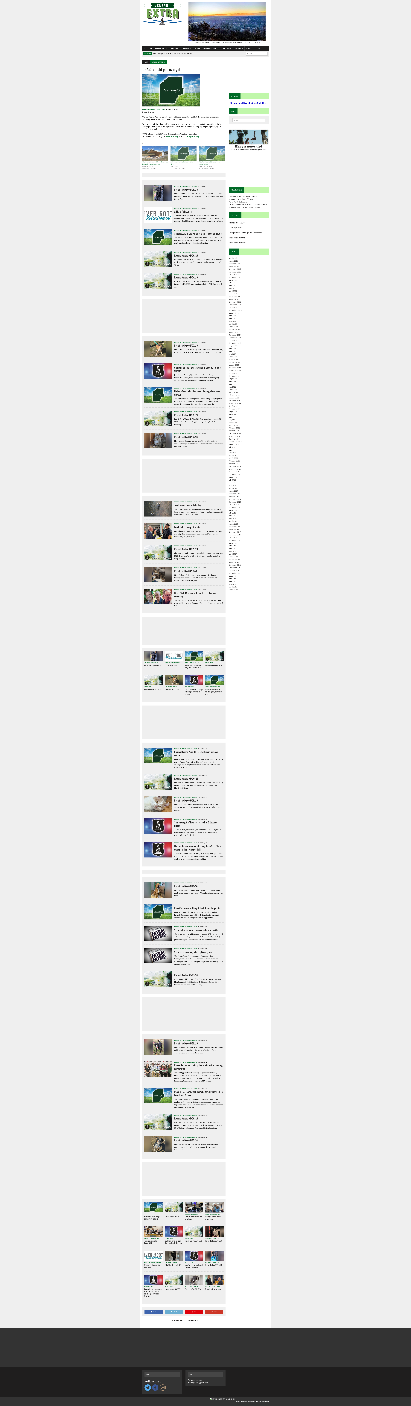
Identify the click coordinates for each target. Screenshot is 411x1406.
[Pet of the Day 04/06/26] (158, 199)
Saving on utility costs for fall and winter (245, 207)
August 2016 (233, 576)
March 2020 (233, 458)
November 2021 (235, 403)
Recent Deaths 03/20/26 (173, 1289)
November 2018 (235, 502)
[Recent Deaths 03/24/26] (194, 1235)
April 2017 (233, 554)
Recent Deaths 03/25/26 (173, 1216)
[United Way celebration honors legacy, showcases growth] (158, 401)
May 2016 (232, 584)
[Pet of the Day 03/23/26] (214, 1235)
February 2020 (234, 461)
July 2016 (232, 578)
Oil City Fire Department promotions (213, 1217)
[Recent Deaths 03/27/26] (158, 985)
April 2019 (233, 488)
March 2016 (233, 589)
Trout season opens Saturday (187, 505)
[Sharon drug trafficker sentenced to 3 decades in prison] (158, 832)
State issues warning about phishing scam (193, 952)
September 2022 (235, 376)
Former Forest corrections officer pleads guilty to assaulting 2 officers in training (153, 1292)
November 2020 (235, 436)
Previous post (177, 1320)
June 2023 (232, 351)
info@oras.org (192, 136)
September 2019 (235, 474)
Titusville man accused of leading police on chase (248, 204)
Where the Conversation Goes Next (152, 1266)
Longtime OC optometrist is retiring (243, 196)
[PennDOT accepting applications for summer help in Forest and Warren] (158, 1102)
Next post (192, 1320)
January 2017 (234, 562)
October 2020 (234, 439)
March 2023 (233, 359)
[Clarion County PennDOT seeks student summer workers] (158, 762)
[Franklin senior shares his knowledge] (194, 1211)
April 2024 (233, 324)
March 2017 (233, 557)
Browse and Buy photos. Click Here (248, 103)
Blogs (258, 48)
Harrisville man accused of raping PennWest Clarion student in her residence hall (198, 847)
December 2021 (235, 400)
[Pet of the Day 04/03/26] (158, 355)
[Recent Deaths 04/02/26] (158, 559)
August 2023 (233, 346)
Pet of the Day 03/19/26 (193, 1289)
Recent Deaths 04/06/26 (186, 255)
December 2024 (235, 302)
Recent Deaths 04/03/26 (186, 415)
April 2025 (233, 291)
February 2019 (234, 494)
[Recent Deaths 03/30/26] (158, 788)
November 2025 (235, 272)
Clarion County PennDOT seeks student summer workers (196, 753)
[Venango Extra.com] (162, 13)
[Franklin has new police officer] (158, 537)
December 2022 (235, 368)
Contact (249, 48)
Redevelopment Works (173, 663)
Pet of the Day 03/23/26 (213, 1241)
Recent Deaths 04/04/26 (186, 277)
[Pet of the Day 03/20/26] (214, 1259)
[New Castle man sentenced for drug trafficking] (194, 1259)
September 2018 (235, 507)
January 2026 (234, 266)
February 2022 (234, 395)
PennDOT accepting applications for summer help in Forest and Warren (198, 1093)
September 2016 (235, 573)
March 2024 (233, 326)
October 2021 (234, 406)
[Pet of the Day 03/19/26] (194, 1283)
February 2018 (234, 526)
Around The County (210, 48)
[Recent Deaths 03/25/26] (174, 1211)
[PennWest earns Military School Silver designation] (158, 918)
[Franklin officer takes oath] (214, 1283)
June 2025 (232, 285)
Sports (197, 48)
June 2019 (232, 483)
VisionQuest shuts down (238, 202)
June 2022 (232, 384)
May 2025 (232, 288)
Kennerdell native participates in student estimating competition (198, 1066)
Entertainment (226, 48)
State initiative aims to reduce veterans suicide (196, 930)
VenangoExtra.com (157, 109)
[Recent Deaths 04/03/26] (158, 425)
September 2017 (235, 540)
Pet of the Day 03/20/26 (213, 1265)
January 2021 (234, 430)
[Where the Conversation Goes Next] (153, 1259)
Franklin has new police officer (188, 527)
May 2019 (232, 485)
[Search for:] (249, 120)
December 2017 (235, 532)
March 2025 (233, 294)
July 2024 (232, 315)
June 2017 (232, 548)
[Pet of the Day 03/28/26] (158, 810)
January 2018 (234, 529)
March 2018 (233, 524)
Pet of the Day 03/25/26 (186, 1140)
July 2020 (232, 447)
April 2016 (233, 587)
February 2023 (234, 362)
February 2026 (234, 263)
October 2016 (234, 570)
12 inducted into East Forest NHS (151, 1242)
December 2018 (235, 499)
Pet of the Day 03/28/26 (186, 800)
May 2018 (232, 518)
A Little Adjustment (183, 211)
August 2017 (233, 543)
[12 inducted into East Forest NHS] (153, 1235)
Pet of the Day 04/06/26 (186, 189)
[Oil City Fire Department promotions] (214, 1211)
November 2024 (235, 305)
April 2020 (233, 455)
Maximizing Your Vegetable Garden (242, 199)
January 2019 (234, 496)
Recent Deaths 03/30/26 (186, 778)
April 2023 (233, 357)
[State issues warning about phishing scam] (158, 962)
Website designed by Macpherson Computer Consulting (252, 1401)
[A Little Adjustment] (158, 221)
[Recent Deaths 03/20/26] (174, 1283)
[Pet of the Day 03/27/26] (158, 896)
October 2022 (234, 373)
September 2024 (235, 310)
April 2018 (233, 521)
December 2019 (235, 466)
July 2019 (232, 480)
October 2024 (234, 307)
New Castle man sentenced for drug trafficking (194, 1266)
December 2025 (235, 269)
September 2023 (235, 343)
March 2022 (233, 392)
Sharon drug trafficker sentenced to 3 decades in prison (197, 824)
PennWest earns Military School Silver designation (197, 908)
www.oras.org (172, 136)
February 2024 (234, 329)
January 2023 (234, 365)
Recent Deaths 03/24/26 (193, 1241)
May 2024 (232, 321)
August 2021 (233, 411)
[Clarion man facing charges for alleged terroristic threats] (158, 377)
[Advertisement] (184, 316)
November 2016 (235, 567)
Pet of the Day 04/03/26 (186, 345)
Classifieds (239, 48)
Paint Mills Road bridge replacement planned (152, 1217)
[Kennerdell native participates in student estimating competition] (158, 1075)
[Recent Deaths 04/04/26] (158, 287)
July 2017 (232, 546)
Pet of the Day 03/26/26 (186, 1043)
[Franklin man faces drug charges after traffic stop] (174, 1235)
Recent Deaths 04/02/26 (186, 549)
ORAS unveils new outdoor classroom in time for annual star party (155, 163)
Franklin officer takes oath (213, 1289)
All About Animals (151, 663)
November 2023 (235, 337)
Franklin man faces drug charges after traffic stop (173, 1242)
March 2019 (233, 491)
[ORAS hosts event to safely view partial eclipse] (212, 153)
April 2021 (233, 422)
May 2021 (232, 420)
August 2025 (233, 280)
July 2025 (232, 283)
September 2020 (235, 442)
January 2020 (234, 463)
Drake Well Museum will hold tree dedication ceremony (195, 594)
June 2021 (232, 417)
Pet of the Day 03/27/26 (186, 886)
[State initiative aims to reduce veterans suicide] (158, 940)
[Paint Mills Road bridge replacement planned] (153, 1211)
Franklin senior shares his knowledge (193, 1217)
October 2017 (234, 537)
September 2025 (235, 277)
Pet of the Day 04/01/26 (185, 571)
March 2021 (233, 425)
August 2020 (233, 444)
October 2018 (234, 504)
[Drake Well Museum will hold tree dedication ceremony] (158, 603)
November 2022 (235, 370)
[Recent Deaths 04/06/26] (158, 265)
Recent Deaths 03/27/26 (186, 975)
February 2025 (234, 296)
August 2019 (233, 477)
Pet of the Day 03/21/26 (173, 1265)
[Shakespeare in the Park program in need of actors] (158, 243)
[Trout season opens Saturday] (158, 515)
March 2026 (233, 261)
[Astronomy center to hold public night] (184, 153)
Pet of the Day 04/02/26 (186, 437)
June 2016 (232, 581)
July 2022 (232, 381)
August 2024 (233, 313)
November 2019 (235, 469)
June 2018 (232, 515)
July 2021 (232, 414)
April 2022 (233, 390)
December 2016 (235, 565)
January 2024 (234, 332)
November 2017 (235, 535)
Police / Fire (186, 48)
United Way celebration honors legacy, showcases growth (197, 392)
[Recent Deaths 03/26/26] (158, 1128)
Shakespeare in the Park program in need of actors (198, 233)
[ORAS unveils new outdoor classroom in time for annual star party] (155, 153)
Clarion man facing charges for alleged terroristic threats (197, 369)
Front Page (148, 48)
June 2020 (232, 450)
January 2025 (234, 299)
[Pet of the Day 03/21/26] (174, 1259)
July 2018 (232, 513)
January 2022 (234, 398)
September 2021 (235, 409)
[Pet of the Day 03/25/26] (158, 1150)
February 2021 (234, 428)
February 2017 (234, 559)
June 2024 (232, 318)
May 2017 (232, 551)
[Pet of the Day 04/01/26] (158, 581)
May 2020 (232, 452)
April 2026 (233, 258)
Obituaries (175, 48)
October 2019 (234, 472)
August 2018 (233, 510)
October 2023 (234, 340)
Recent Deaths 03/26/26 (186, 1118)
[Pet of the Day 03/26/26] (158, 1053)
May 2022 (232, 387)
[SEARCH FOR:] (257, 53)
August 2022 (233, 378)
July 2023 (232, 348)
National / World (161, 48)
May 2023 (232, 354)
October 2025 (234, 274)
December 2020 (235, 433)
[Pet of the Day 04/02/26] (158, 447)
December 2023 (235, 335)
